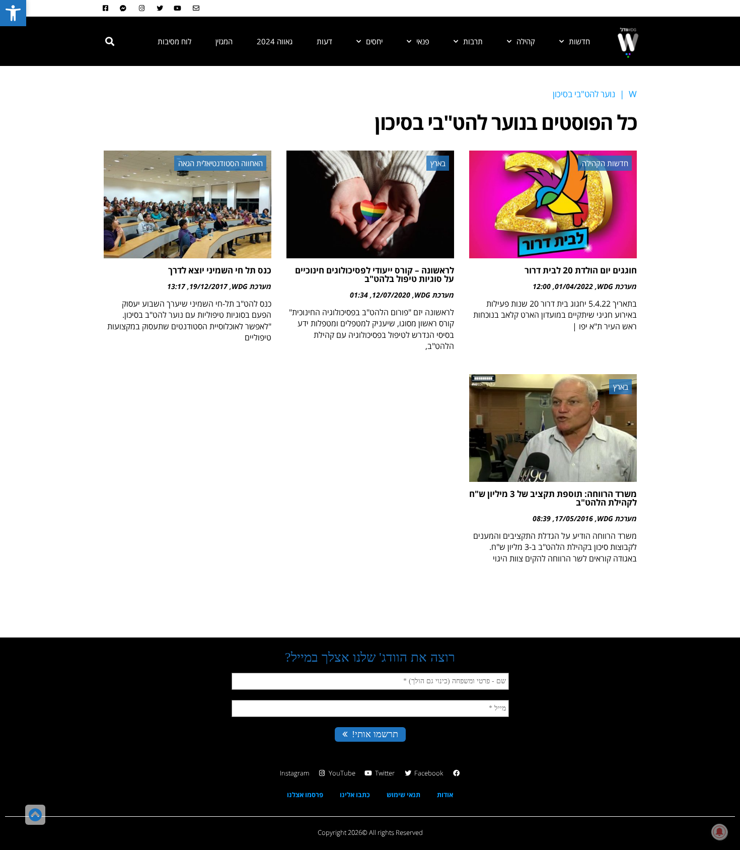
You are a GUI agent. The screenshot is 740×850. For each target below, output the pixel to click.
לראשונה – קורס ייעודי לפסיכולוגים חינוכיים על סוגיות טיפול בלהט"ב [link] (374, 274)
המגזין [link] (224, 41)
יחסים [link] (374, 41)
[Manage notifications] (719, 832)
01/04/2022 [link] (574, 286)
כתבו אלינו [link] (355, 794)
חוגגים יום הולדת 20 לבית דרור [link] (581, 270)
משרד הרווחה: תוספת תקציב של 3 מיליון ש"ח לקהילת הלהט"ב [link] (553, 498)
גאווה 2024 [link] (274, 41)
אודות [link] (445, 794)
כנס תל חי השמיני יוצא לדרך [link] (219, 270)
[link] (13, 13)
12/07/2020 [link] (391, 295)
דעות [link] (324, 41)
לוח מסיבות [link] (174, 41)
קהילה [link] (525, 41)
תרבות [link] (473, 41)
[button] (110, 41)
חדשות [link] (579, 41)
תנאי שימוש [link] (403, 794)
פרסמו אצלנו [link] (305, 794)
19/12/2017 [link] (208, 286)
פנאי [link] (422, 41)
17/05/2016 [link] (574, 518)
